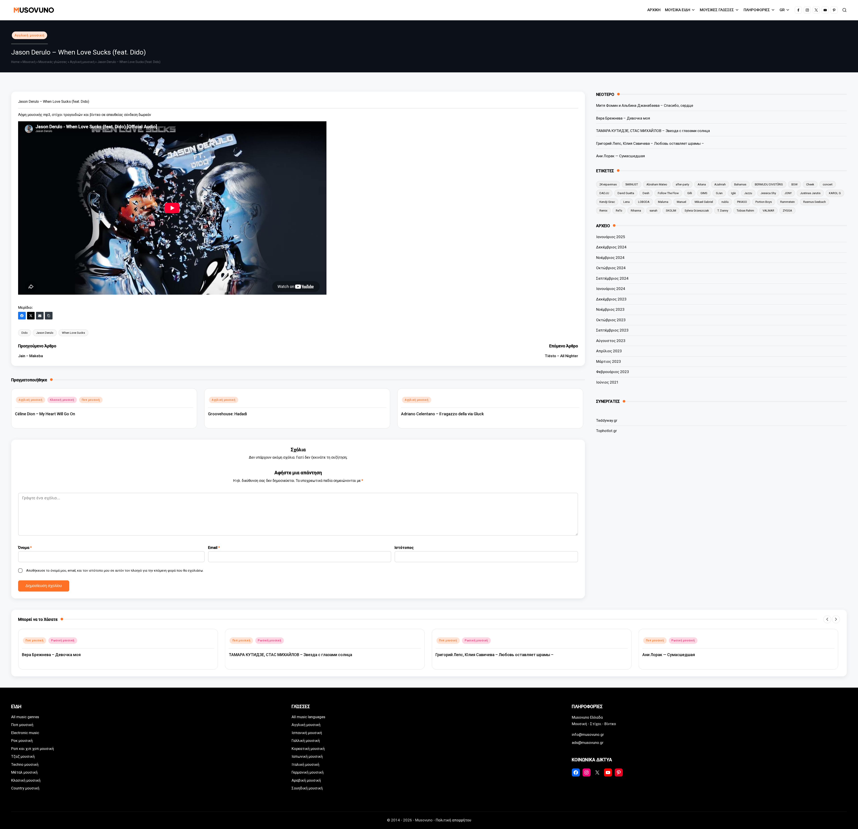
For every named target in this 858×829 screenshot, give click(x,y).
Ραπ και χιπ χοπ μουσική (32, 748)
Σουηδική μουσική (307, 788)
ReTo (619, 210)
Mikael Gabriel (704, 201)
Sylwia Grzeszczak (697, 210)
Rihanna (636, 210)
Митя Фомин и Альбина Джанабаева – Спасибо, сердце (644, 105)
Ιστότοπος (404, 547)
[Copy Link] (49, 315)
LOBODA (644, 201)
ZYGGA (787, 210)
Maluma (663, 201)
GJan (719, 193)
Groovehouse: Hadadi (227, 413)
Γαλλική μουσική (306, 740)
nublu (725, 201)
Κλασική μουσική (62, 399)
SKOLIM (671, 210)
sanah (653, 210)
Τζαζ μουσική (23, 756)
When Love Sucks (73, 332)
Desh (646, 193)
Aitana (702, 184)
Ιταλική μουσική (305, 764)
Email (214, 547)
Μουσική (29, 62)
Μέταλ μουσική (24, 772)
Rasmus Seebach (814, 201)
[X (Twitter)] (31, 315)
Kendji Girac (607, 201)
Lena (626, 201)
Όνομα (25, 547)
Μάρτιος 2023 (608, 361)
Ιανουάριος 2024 (610, 288)
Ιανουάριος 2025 (610, 237)
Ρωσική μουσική (62, 640)
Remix (603, 210)
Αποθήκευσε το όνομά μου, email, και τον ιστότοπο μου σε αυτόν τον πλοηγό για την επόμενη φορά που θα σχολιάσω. (115, 571)
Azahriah (720, 184)
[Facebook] (22, 315)
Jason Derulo (44, 332)
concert (828, 184)
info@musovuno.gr (588, 734)
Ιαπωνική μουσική (307, 756)
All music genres (25, 717)
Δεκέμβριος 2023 (611, 299)
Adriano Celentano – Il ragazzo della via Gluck (442, 413)
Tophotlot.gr (606, 430)
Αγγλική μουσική (29, 35)
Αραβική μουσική (306, 780)
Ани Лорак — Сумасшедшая (620, 156)
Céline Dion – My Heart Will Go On (45, 413)
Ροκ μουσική (22, 740)
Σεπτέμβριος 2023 (612, 330)
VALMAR (768, 210)
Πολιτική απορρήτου (453, 820)
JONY (788, 193)
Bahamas (740, 184)
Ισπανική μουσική (307, 732)
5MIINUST (631, 184)
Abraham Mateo (656, 184)
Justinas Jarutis (810, 193)
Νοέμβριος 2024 (610, 257)
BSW (794, 184)
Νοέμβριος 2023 (610, 309)
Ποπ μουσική (91, 399)
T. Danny (722, 210)
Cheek (810, 184)
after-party (682, 184)
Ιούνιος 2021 (607, 382)
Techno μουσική (24, 764)
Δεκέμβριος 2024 (611, 247)
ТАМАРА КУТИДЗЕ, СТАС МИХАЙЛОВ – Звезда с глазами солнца (653, 130)
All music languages (308, 717)
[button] (827, 619)
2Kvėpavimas (608, 184)
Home (15, 62)
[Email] (40, 315)
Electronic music (25, 732)
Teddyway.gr (606, 420)
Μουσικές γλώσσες (52, 62)
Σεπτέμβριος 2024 (612, 278)
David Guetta (626, 193)
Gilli (689, 193)
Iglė (733, 193)
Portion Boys (763, 201)
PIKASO (742, 201)
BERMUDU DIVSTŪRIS (769, 184)
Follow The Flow (668, 193)
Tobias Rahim (745, 210)
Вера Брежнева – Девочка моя (623, 118)
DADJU (604, 193)
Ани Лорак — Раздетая (664, 654)
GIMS (703, 193)
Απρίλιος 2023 (609, 351)
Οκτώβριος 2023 (611, 320)
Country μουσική (25, 788)
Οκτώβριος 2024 (611, 268)
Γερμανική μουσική (308, 772)
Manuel (681, 201)
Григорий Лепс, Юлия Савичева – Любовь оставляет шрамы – (650, 143)
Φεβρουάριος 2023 (612, 371)
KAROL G (835, 193)
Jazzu (748, 193)
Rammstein (787, 201)
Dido (24, 332)
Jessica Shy (768, 193)
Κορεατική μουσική (308, 748)
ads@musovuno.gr (588, 742)
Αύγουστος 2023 (610, 340)
